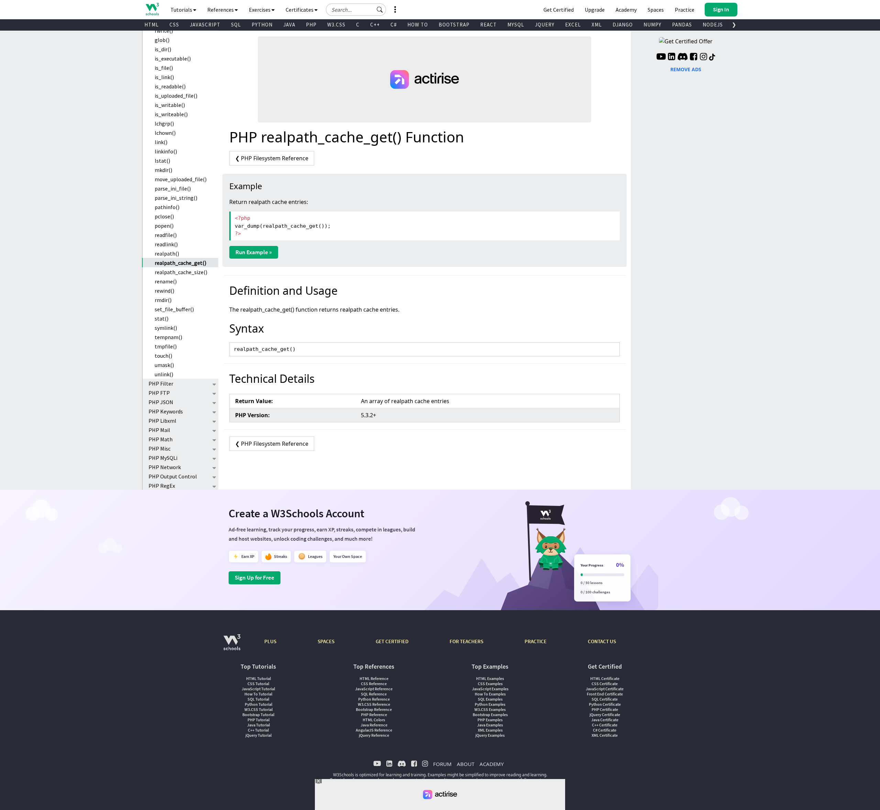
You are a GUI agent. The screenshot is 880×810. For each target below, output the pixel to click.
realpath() (167, 253)
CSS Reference (374, 683)
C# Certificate (604, 730)
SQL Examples (490, 699)
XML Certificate (605, 735)
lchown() (165, 132)
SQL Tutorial (258, 699)
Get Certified (558, 9)
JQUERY (544, 24)
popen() (164, 225)
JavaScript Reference (374, 688)
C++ (375, 24)
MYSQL (515, 24)
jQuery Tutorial (258, 735)
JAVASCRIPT (205, 24)
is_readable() (170, 86)
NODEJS (713, 24)
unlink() (164, 374)
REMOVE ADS (685, 69)
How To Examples (490, 693)
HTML (151, 24)
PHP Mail (159, 429)
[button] (380, 9)
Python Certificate (605, 704)
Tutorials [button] (181, 9)
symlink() (166, 327)
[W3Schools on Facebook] (693, 57)
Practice (684, 9)
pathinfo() (167, 207)
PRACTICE (536, 641)
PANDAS (682, 24)
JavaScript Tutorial (258, 688)
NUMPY (652, 24)
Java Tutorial (258, 724)
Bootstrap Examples (490, 714)
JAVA (289, 24)
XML (597, 24)
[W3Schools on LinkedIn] (671, 57)
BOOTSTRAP (454, 24)
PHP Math (160, 439)
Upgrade (595, 9)
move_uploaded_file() (181, 179)
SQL (236, 24)
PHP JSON (160, 402)
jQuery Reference (374, 735)
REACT (488, 24)
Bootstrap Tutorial (258, 714)
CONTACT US (602, 641)
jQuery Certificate (605, 714)
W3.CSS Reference (374, 704)
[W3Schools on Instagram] (703, 57)
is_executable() (173, 58)
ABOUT (465, 763)
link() (161, 142)
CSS (174, 24)
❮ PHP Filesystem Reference (271, 158)
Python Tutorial (258, 704)
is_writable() (170, 104)
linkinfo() (166, 151)
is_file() (164, 67)
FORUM (442, 763)
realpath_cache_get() (180, 262)
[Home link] (152, 9)
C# (393, 24)
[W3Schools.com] (231, 645)
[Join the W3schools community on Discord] (682, 57)
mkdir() (163, 169)
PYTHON (262, 24)
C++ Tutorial (258, 730)
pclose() (164, 216)
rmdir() (163, 299)
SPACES (326, 641)
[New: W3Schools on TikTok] (712, 57)
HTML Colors (374, 719)
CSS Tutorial (258, 683)
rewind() (164, 290)
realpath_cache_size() (181, 272)
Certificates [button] (300, 9)
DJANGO (623, 24)
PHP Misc (159, 448)
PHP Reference (374, 714)
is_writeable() (171, 114)
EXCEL (573, 24)
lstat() (162, 160)
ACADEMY (492, 763)
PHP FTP (159, 392)
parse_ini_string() (176, 197)
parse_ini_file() (173, 188)
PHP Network (164, 467)
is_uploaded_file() (176, 95)
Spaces (656, 9)
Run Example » (253, 252)
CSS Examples (490, 683)
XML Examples (490, 730)
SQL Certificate (605, 699)
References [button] (221, 9)
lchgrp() (164, 123)
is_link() (164, 77)
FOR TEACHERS (466, 641)
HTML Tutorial (258, 678)
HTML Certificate (604, 678)
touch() (163, 355)
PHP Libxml (162, 420)
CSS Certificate (605, 683)
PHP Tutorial (259, 719)
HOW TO (417, 24)
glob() (162, 39)
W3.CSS (336, 24)
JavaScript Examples (490, 688)
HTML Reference (374, 678)
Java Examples (490, 724)
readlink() (166, 244)
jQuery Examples (490, 735)
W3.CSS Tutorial (258, 709)
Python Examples (490, 704)
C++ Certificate (604, 724)
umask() (164, 364)
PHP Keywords (165, 411)
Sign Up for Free (254, 577)
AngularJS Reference (374, 730)
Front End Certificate (605, 693)
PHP (311, 24)
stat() (161, 318)
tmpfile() (166, 346)
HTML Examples (490, 678)
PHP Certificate (605, 709)
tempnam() (168, 337)
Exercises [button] (260, 9)
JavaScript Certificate (605, 688)
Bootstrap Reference (374, 709)
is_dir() (163, 49)
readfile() (166, 234)
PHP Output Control (172, 476)
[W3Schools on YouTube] (661, 57)
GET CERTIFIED (392, 641)
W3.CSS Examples (490, 709)
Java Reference (374, 724)
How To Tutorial (258, 693)
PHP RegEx (161, 485)
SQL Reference (374, 693)
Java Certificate (604, 719)
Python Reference (374, 699)
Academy (626, 9)
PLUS (270, 641)
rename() (166, 281)
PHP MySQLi (162, 457)
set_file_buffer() (174, 309)
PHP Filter (160, 383)
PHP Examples (490, 719)
